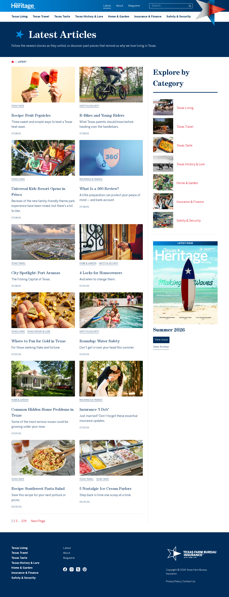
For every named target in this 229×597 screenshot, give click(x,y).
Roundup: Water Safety (99, 341)
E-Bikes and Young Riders (101, 115)
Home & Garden (118, 17)
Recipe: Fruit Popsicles (31, 115)
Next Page (38, 521)
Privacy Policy (173, 582)
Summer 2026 (169, 330)
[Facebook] (65, 569)
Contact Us (189, 582)
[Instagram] (72, 569)
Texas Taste (62, 17)
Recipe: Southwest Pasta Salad (38, 488)
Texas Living (19, 17)
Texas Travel (41, 17)
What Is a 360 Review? (99, 188)
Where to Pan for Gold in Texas (38, 341)
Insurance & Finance (147, 17)
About (119, 6)
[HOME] (12, 62)
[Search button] (189, 5)
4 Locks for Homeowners (100, 272)
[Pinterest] (85, 569)
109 (23, 521)
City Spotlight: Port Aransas (35, 272)
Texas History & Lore (89, 17)
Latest (107, 6)
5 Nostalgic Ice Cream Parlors (105, 488)
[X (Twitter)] (78, 569)
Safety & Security (178, 17)
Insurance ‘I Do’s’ (94, 409)
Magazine (134, 6)
